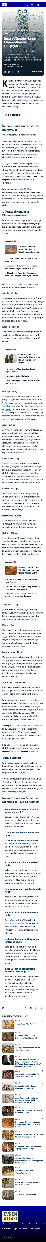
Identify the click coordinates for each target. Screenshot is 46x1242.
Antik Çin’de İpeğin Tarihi (18, 376)
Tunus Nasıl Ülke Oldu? (24, 1024)
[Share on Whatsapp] (13, 72)
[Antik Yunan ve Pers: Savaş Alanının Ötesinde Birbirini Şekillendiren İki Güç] (8, 1098)
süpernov (8, 409)
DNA (38, 87)
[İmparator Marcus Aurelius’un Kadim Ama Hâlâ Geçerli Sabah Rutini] (11, 358)
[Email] (30, 1008)
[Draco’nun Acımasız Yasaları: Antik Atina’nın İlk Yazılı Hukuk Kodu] (8, 1123)
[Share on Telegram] (18, 72)
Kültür (6, 34)
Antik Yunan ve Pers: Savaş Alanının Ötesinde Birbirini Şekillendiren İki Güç (26, 1100)
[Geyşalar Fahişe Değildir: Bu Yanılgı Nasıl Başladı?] (8, 1074)
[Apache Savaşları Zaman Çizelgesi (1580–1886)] (8, 1086)
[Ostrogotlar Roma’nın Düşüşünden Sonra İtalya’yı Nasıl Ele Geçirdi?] (8, 1159)
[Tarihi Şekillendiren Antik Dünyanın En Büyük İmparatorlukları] (11, 249)
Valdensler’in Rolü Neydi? (26, 1194)
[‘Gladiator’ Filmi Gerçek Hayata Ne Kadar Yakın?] (8, 1111)
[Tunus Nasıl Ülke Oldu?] (8, 1024)
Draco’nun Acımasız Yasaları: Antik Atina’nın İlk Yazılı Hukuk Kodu (28, 1124)
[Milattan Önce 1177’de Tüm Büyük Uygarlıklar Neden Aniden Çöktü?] (11, 570)
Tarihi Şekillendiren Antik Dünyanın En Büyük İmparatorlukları (29, 249)
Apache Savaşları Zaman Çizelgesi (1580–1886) (25, 1087)
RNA (13, 667)
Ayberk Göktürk (13, 64)
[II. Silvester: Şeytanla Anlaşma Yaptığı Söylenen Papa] (8, 1147)
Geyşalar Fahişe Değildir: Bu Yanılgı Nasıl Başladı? (27, 1075)
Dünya (31, 538)
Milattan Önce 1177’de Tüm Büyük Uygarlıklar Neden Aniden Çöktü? (28, 570)
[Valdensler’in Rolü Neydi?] (8, 1195)
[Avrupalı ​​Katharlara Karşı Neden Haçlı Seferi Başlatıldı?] (8, 1135)
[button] (28, 5)
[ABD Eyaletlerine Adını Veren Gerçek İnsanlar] (8, 1048)
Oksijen (12, 170)
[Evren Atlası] (4, 4)
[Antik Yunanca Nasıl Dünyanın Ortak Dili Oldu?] (8, 1183)
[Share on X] (9, 72)
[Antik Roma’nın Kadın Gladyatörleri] (8, 1171)
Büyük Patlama (7, 406)
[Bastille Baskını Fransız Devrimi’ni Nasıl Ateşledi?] (8, 1036)
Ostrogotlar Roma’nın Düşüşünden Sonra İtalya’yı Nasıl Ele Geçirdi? (29, 1160)
